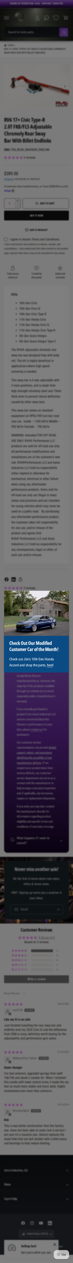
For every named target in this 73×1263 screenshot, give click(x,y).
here (50, 665)
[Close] (65, 596)
